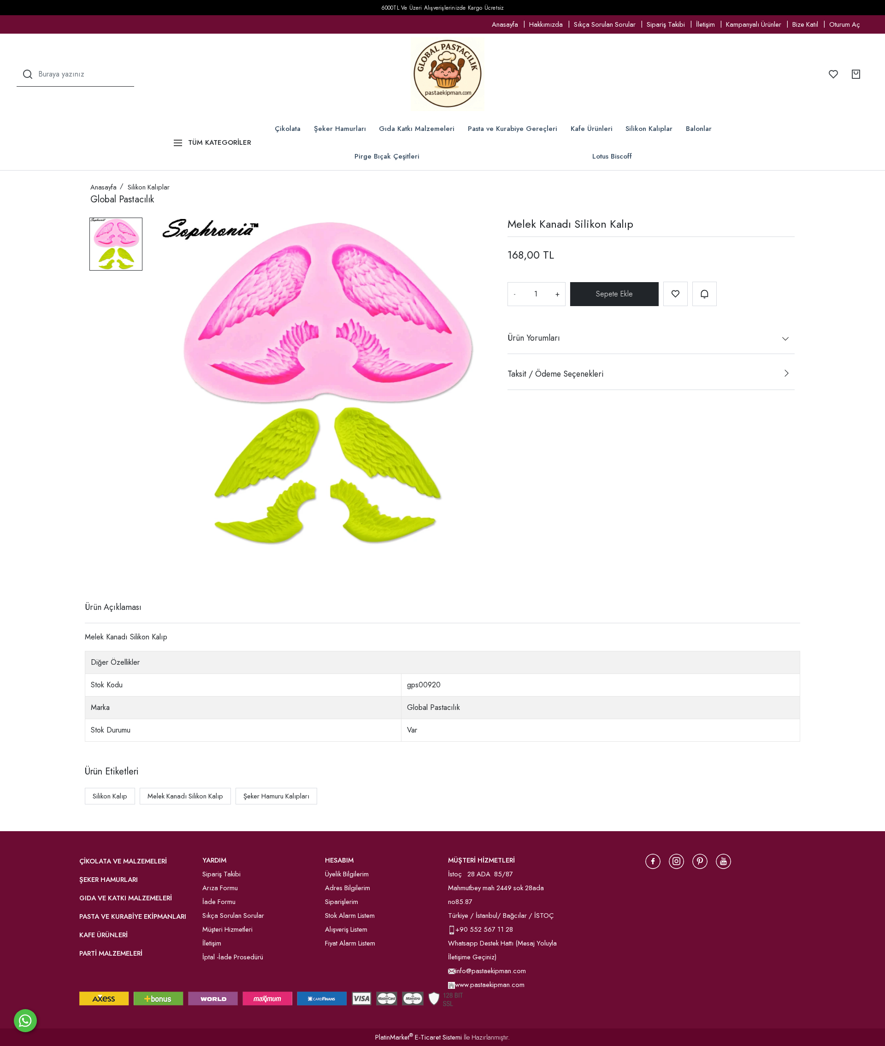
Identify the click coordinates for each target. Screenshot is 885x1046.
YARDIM (214, 860)
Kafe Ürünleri (592, 129)
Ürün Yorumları (533, 338)
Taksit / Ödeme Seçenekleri (555, 374)
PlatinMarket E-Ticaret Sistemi (418, 1037)
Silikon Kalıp (110, 796)
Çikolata (288, 129)
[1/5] (96, 573)
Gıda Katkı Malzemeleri (416, 129)
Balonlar (699, 129)
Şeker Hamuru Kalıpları (276, 796)
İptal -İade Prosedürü (232, 957)
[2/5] (101, 573)
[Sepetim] (856, 74)
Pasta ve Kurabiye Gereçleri (512, 129)
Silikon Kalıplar (649, 129)
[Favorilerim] (833, 74)
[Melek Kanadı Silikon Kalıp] (325, 384)
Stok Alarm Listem (350, 915)
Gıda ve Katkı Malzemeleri (125, 898)
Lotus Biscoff (612, 156)
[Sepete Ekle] (613, 294)
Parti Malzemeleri (110, 953)
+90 (462, 929)
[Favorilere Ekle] (675, 294)
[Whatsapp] (25, 1020)
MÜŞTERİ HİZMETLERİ (481, 860)
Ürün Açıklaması (113, 607)
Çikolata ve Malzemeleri (123, 861)
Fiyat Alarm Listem (350, 943)
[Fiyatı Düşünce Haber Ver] (704, 294)
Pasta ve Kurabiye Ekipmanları (132, 916)
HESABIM (339, 860)
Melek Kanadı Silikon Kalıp (185, 796)
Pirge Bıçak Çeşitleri (386, 156)
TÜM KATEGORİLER (219, 142)
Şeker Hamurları (340, 129)
